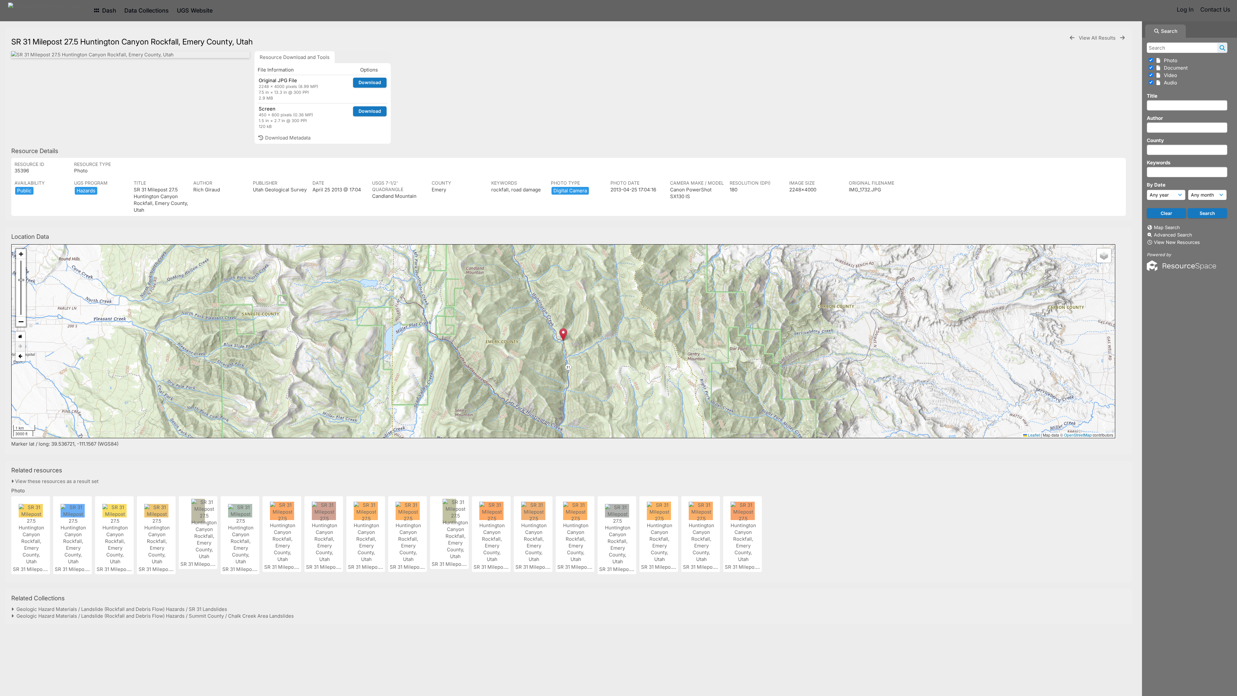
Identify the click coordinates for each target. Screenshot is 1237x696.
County (1155, 140)
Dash (108, 10)
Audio (1169, 83)
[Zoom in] (21, 254)
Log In (1185, 9)
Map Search (1167, 227)
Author (1155, 118)
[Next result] (1122, 38)
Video (1169, 75)
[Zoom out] (21, 321)
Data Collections (146, 10)
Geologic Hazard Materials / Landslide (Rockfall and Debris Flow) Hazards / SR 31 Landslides (120, 609)
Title (1152, 96)
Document (1174, 68)
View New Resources (1177, 242)
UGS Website (195, 10)
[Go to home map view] (20, 337)
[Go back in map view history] (20, 356)
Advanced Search (1173, 234)
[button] (563, 334)
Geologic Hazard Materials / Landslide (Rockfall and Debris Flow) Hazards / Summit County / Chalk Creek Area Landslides (154, 616)
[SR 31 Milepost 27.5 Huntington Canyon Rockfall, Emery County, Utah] (130, 54)
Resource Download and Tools (295, 57)
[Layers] (1104, 255)
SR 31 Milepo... (30, 569)
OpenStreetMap (1078, 435)
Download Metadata (287, 138)
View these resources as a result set (56, 481)
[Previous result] (1072, 38)
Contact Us (1215, 9)
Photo (1169, 60)
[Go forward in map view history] (20, 347)
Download (370, 82)
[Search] (1222, 48)
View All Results (1098, 38)
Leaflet (1033, 435)
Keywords (1158, 163)
